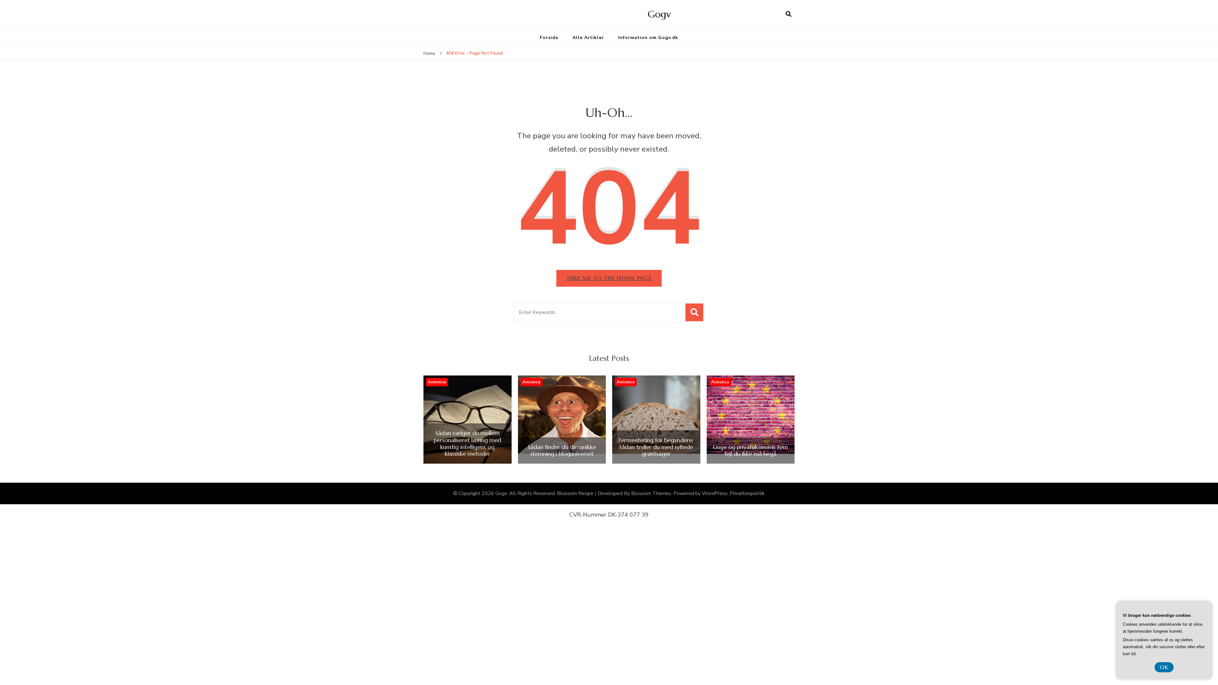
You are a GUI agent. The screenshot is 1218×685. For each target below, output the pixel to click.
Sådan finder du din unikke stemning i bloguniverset (562, 450)
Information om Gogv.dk (648, 38)
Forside (549, 38)
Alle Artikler (588, 38)
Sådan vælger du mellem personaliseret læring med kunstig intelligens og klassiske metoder (467, 443)
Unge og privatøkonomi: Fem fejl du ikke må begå (750, 450)
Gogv (659, 14)
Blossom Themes (651, 493)
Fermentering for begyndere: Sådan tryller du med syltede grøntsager (656, 447)
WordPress (715, 493)
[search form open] (789, 14)
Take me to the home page (609, 278)
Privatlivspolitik (747, 493)
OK (1164, 667)
